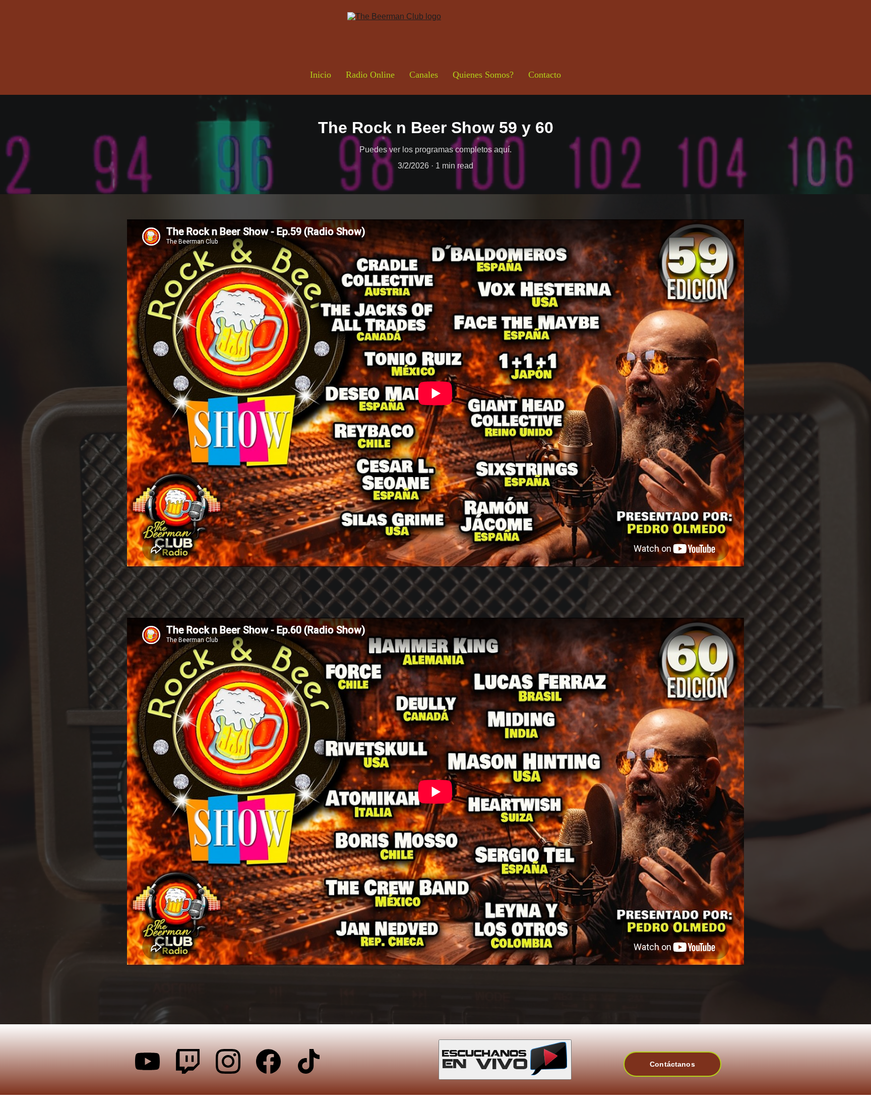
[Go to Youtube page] (147, 1061)
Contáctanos (672, 1064)
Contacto (544, 75)
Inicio (320, 75)
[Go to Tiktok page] (308, 1061)
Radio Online (370, 75)
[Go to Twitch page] (187, 1061)
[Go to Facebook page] (268, 1061)
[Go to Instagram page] (228, 1061)
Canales (423, 75)
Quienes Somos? (483, 75)
